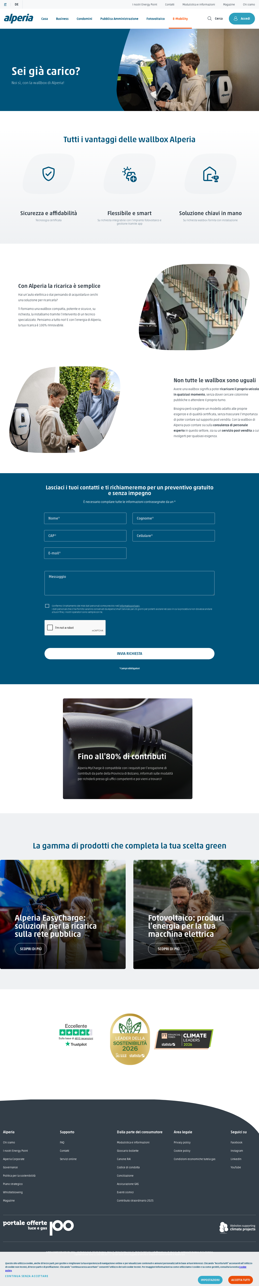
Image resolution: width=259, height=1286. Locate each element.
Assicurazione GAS (128, 1184)
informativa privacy (130, 605)
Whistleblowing (13, 1192)
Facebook (236, 1142)
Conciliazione (125, 1175)
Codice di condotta (128, 1167)
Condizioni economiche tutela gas (194, 1159)
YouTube (236, 1167)
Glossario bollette (128, 1151)
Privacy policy (182, 1142)
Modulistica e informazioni (199, 4)
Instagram (237, 1151)
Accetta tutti (240, 1280)
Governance (10, 1167)
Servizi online (68, 1159)
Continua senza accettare (26, 1276)
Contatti (169, 4)
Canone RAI (124, 1159)
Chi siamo (249, 4)
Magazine (229, 4)
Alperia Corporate (13, 1159)
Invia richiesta (129, 653)
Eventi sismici (125, 1192)
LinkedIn (236, 1159)
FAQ (62, 1142)
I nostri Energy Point (144, 4)
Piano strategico (13, 1184)
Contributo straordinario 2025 (135, 1200)
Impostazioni (210, 1280)
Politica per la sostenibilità (19, 1175)
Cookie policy (182, 1151)
